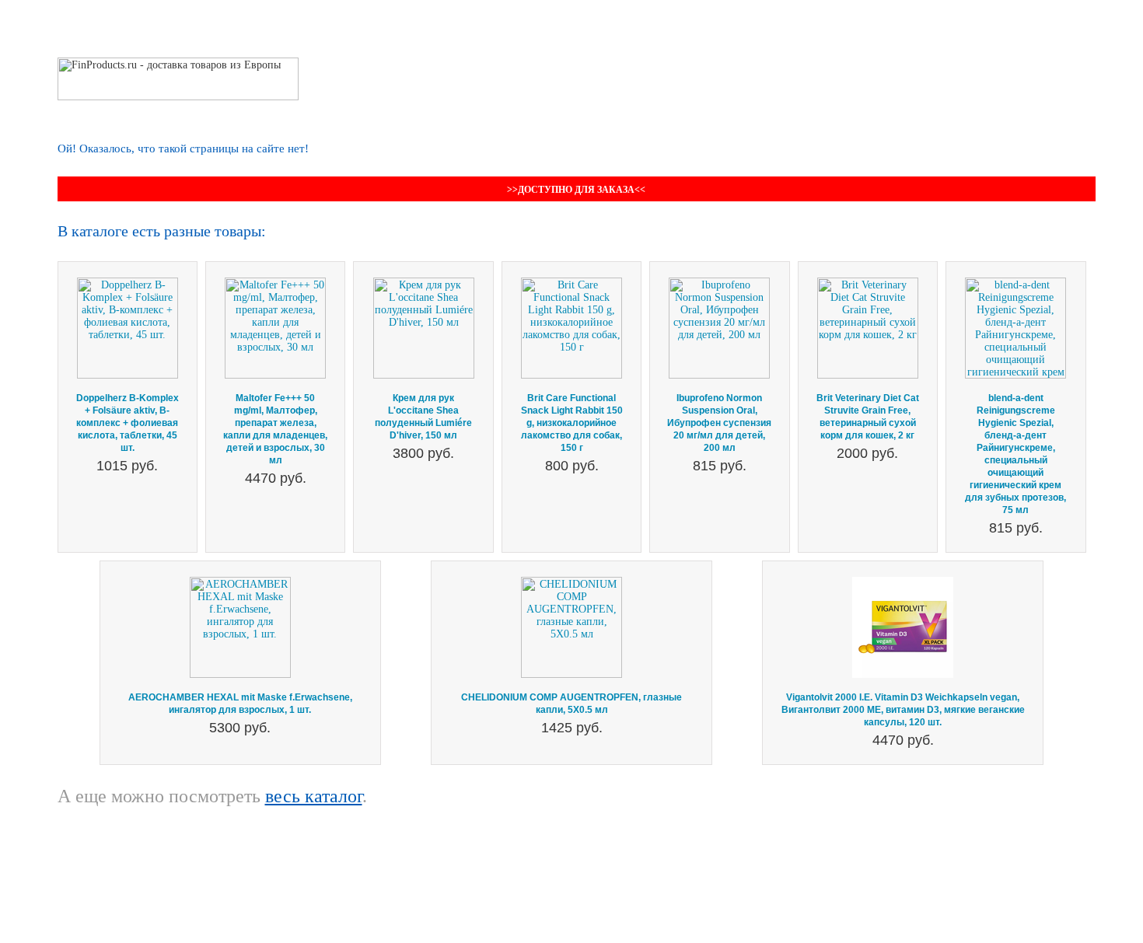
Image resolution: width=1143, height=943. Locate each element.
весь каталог (313, 796)
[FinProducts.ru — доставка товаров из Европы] (178, 63)
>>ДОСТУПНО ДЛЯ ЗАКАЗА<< (576, 189)
